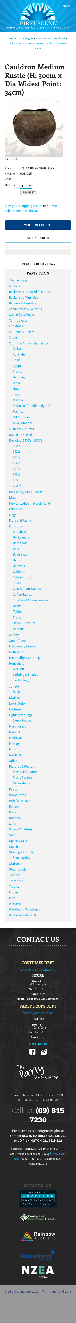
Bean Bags (20, 554)
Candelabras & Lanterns (25, 309)
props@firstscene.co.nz (39, 1013)
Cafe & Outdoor (23, 577)
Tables (17, 611)
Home (14, 38)
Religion (14, 806)
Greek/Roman (18, 641)
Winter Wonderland (22, 915)
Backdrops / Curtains (23, 297)
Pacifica (18, 411)
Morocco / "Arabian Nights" (32, 406)
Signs (13, 835)
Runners (15, 818)
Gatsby (14, 635)
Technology (21, 680)
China (16, 360)
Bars (16, 549)
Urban (13, 892)
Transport (16, 881)
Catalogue (27, 38)
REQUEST (29, 192)
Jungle (14, 686)
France (17, 371)
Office (13, 761)
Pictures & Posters (22, 766)
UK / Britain (21, 417)
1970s (16, 469)
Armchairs (20, 531)
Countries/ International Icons (30, 343)
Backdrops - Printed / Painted (29, 292)
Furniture (16, 526)
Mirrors (18, 617)
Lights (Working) (20, 715)
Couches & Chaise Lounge (30, 600)
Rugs (12, 812)
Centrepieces (18, 320)
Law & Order (17, 703)
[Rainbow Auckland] (38, 1244)
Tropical (14, 886)
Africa (17, 348)
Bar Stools (20, 543)
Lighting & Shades (25, 674)
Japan (17, 394)
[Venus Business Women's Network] (38, 1278)
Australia (19, 354)
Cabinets (19, 572)
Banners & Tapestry (22, 303)
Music (13, 749)
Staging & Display (21, 852)
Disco (13, 497)
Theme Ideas (18, 280)
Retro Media (21, 783)
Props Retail (17, 795)
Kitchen (18, 669)
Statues (14, 863)
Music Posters (22, 777)
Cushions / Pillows (21, 429)
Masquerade (18, 726)
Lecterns (15, 709)
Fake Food (16, 509)
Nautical (15, 755)
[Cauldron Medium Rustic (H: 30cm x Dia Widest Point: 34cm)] (34, 156)
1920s (16, 451)
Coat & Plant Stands (27, 589)
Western (15, 904)
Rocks (17, 692)
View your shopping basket (23, 206)
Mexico (18, 400)
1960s (16, 463)
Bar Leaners (21, 537)
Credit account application (22, 1291)
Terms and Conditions (57, 1291)
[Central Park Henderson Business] (38, 1225)
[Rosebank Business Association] (38, 1263)
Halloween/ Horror (22, 646)
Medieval (59, 38)
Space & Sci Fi (18, 841)
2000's (17, 486)
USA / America (23, 423)
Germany (19, 377)
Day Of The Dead (20, 435)
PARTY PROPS (43, 38)
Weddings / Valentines (24, 909)
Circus (13, 337)
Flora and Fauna (20, 520)
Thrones (14, 875)
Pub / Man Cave (19, 801)
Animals (14, 286)
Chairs (17, 583)
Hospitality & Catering (24, 658)
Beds (16, 560)
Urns (12, 898)
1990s (16, 480)
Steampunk (17, 869)
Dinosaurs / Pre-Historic (25, 492)
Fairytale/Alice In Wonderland (29, 503)
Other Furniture (24, 623)
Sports (14, 846)
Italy (16, 389)
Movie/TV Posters (25, 772)
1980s (16, 474)
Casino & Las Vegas (21, 314)
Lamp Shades (22, 720)
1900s (16, 446)
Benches (19, 566)
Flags (12, 515)
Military (14, 743)
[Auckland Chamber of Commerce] (38, 1206)
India (16, 383)
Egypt (17, 366)
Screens (18, 629)
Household (17, 663)
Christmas (16, 326)
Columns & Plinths (21, 332)
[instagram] (43, 1054)
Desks (17, 606)
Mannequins (21, 857)
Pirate (13, 789)
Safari (13, 824)
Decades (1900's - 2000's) (26, 440)
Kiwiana (14, 698)
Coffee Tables (22, 594)
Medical (14, 732)
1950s (16, 457)
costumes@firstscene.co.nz (39, 969)
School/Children (20, 829)
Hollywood (16, 652)
